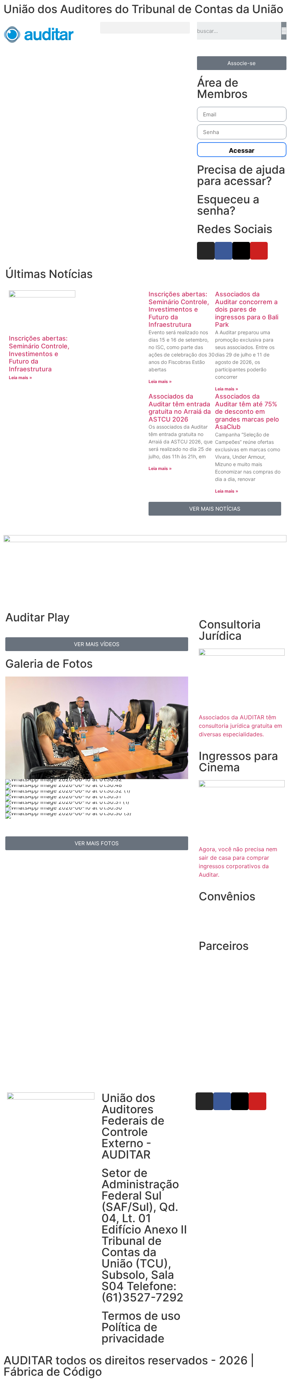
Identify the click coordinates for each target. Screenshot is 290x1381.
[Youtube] (259, 251)
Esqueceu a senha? (228, 204)
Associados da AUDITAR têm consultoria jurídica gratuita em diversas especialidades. (240, 726)
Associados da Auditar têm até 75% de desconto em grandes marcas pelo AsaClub (247, 411)
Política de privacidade (133, 1332)
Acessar (241, 150)
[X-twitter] (241, 251)
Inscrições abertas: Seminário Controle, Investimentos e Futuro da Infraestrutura (39, 353)
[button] (145, 28)
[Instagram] (206, 251)
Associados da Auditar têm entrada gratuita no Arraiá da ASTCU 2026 (180, 408)
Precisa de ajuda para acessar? (241, 175)
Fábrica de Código (53, 1372)
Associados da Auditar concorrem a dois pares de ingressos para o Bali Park (246, 309)
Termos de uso (141, 1316)
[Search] (283, 31)
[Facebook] (223, 251)
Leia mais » (20, 377)
